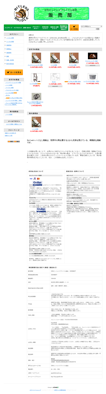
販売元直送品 (10, 63)
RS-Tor (54, 82)
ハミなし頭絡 (10, 38)
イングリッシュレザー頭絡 (35, 65)
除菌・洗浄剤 (10, 60)
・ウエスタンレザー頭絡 (12, 90)
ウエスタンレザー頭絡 (91, 61)
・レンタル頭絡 (9, 93)
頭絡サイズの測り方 (10, 133)
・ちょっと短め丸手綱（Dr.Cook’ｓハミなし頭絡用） (13, 103)
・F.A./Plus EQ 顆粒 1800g (13, 98)
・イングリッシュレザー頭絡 (13, 82)
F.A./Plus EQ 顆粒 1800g (74, 81)
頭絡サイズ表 (8, 135)
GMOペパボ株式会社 (60, 390)
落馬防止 (8, 49)
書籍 (7, 56)
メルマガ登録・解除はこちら (14, 124)
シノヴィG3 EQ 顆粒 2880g (91, 81)
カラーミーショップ (35, 390)
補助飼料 (8, 52)
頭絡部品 (8, 45)
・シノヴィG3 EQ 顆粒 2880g (13, 100)
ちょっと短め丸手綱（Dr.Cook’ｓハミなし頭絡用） (35, 102)
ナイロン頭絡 (72, 65)
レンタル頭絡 (10, 41)
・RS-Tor (7, 95)
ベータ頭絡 (54, 65)
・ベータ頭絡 (8, 85)
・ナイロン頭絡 (9, 87)
